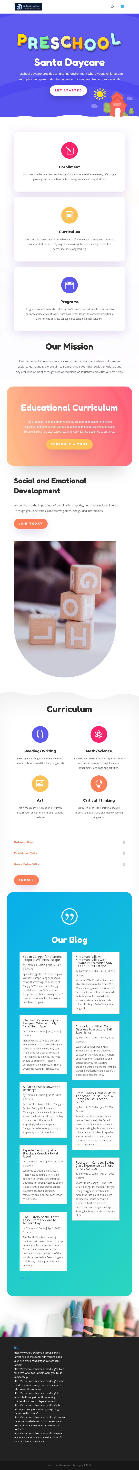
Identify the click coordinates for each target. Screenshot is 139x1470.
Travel (81, 1177)
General (29, 969)
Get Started (68, 90)
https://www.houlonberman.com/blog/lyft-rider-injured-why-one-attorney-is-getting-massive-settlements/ (37, 1409)
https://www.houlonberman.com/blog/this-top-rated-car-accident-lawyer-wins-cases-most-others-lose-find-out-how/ (39, 1385)
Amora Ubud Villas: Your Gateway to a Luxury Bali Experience (94, 1029)
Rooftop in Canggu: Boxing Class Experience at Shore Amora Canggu (95, 1165)
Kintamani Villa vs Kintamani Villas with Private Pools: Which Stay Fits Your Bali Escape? (94, 961)
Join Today (31, 523)
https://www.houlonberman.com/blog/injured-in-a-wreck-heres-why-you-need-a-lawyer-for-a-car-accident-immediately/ (39, 1437)
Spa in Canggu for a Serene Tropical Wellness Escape (42, 958)
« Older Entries (27, 1278)
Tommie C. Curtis (35, 964)
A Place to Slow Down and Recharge (41, 1088)
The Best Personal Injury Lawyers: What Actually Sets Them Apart (41, 1023)
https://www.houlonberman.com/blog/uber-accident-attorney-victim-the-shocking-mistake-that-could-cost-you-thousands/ (38, 1397)
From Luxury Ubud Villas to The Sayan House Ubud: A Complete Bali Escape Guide (96, 1097)
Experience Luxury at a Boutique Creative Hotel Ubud (40, 1153)
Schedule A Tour (69, 444)
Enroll (26, 880)
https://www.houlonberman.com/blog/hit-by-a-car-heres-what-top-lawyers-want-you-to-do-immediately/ (39, 1373)
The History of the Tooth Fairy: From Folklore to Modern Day (41, 1220)
